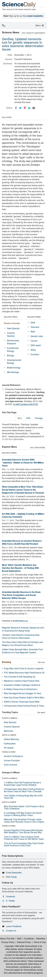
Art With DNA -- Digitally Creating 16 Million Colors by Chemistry (23, 515)
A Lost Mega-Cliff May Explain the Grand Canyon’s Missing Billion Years (23, 814)
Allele (33, 349)
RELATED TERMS (34, 317)
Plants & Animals (12, 323)
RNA (33, 331)
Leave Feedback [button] (13, 926)
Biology (10, 355)
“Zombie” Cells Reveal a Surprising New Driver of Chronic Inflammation (20, 636)
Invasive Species (11, 334)
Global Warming (11, 739)
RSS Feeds (11, 876)
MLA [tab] (19, 418)
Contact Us (11, 930)
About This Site (7, 938)
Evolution (35, 354)
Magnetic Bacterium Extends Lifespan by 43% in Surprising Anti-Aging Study (23, 629)
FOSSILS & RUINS (8, 752)
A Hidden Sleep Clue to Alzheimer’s (20, 689)
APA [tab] (28, 418)
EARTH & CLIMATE (9, 735)
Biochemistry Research (13, 342)
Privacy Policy (7, 942)
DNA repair (36, 345)
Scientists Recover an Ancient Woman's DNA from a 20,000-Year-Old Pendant (22, 542)
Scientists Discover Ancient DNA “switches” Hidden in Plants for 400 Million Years (23, 462)
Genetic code (37, 336)
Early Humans (10, 764)
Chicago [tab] (39, 418)
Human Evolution (12, 760)
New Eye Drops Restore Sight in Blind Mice (24, 697)
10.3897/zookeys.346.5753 (25, 404)
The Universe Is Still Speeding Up (19, 676)
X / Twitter (10, 900)
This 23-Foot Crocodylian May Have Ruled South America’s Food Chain (23, 844)
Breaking (6, 662)
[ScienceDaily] (19, 4)
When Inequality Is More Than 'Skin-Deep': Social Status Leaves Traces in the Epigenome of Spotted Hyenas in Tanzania (23, 489)
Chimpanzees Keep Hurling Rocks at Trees (24, 705)
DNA (33, 322)
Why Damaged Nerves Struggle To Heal (22, 693)
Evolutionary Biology (13, 349)
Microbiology (13, 372)
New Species (13, 328)
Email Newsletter (14, 872)
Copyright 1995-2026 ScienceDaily (21, 946)
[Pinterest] (24, 107)
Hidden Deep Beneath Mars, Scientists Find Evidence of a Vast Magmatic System (22, 651)
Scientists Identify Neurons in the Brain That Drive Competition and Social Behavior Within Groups (21, 595)
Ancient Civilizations (13, 756)
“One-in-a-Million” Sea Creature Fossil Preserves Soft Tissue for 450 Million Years (24, 838)
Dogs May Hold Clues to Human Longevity (23, 668)
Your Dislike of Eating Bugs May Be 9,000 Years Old (23, 796)
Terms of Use (40, 942)
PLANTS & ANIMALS (9, 718)
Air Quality (9, 747)
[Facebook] (15, 107)
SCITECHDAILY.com (20, 621)
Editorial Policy (24, 942)
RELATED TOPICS (10, 317)
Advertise (40, 938)
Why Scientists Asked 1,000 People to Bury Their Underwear (24, 807)
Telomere (35, 326)
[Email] (33, 107)
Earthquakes (10, 743)
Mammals (8, 730)
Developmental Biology (14, 361)
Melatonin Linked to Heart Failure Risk (21, 680)
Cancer (34, 340)
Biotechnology (13, 367)
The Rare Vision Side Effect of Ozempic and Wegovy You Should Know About (22, 644)
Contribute (29, 938)
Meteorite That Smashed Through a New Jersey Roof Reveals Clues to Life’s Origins (24, 820)
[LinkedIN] (29, 107)
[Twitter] (20, 107)
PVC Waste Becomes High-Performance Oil (24, 672)
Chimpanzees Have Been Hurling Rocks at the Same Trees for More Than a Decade (24, 790)
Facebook (10, 896)
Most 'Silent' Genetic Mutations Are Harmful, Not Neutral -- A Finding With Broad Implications (20, 567)
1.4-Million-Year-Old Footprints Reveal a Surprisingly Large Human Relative (22, 783)
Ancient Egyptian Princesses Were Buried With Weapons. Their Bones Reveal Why (23, 831)
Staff (19, 938)
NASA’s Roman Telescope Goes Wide (21, 701)
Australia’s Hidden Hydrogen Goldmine (22, 684)
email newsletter (35, 15)
